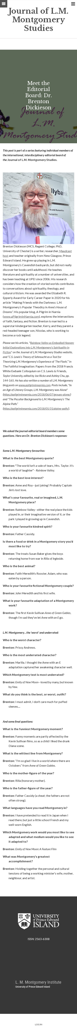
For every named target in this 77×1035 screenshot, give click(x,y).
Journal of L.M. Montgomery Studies (38, 20)
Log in (38, 1024)
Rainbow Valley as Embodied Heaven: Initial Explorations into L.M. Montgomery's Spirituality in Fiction (38, 347)
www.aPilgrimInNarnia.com (21, 316)
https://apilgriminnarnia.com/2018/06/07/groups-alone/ (37, 394)
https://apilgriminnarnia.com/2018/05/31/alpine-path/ (36, 408)
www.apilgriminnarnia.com (34, 385)
